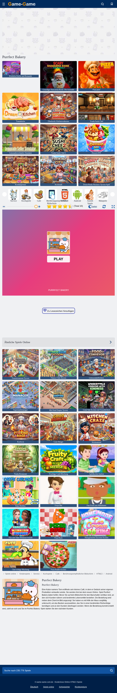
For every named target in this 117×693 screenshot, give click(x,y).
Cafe (57, 574)
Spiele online (10, 574)
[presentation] (4, 194)
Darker (94, 206)
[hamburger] (3, 4)
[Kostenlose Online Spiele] (21, 4)
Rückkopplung (81, 687)
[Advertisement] (30, 31)
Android (108, 574)
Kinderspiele (24, 574)
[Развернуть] (113, 206)
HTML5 (99, 574)
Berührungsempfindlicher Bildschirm (77, 574)
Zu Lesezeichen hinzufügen (60, 311)
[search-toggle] (102, 4)
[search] (111, 670)
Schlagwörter (64, 687)
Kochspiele (47, 574)
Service (36, 574)
